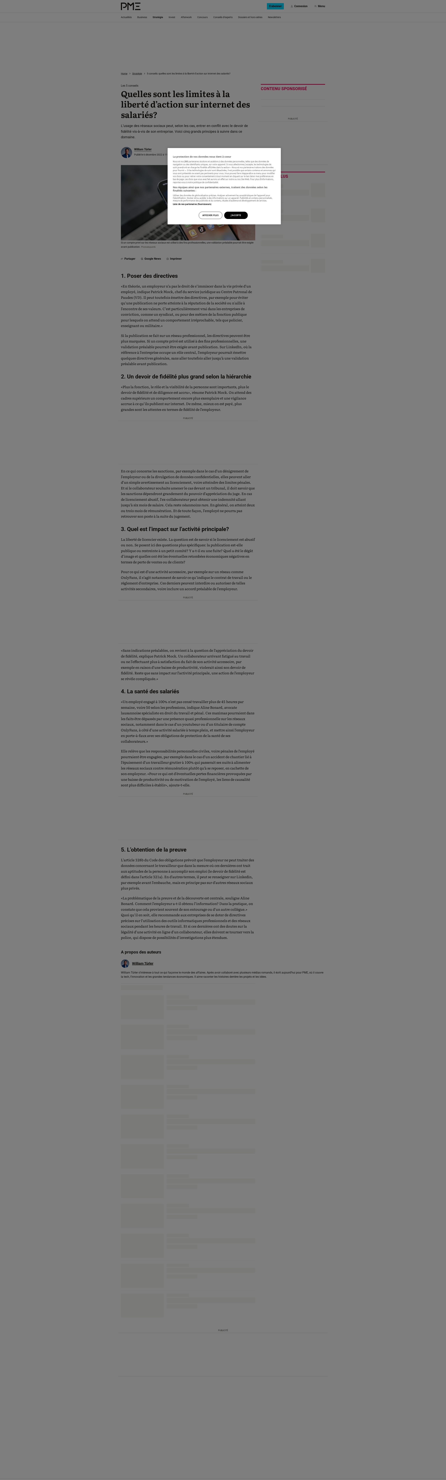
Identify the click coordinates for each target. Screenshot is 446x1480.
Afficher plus (210, 215)
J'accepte (236, 215)
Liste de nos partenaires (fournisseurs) (192, 204)
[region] (224, 186)
